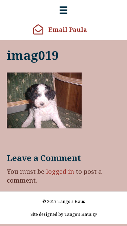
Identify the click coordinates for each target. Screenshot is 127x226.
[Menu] (63, 10)
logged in (60, 171)
